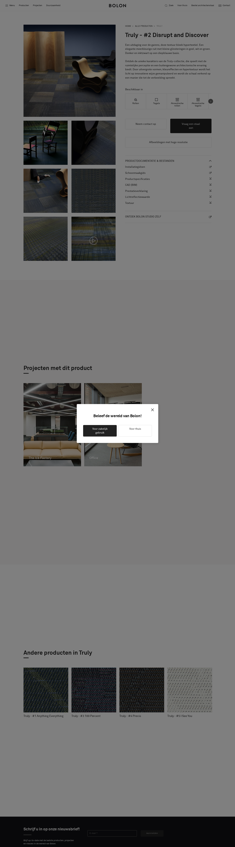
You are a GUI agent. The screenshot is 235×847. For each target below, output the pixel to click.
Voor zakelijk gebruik (100, 431)
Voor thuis (135, 429)
